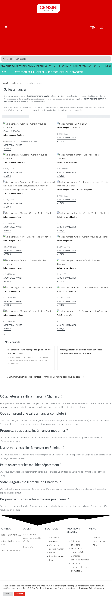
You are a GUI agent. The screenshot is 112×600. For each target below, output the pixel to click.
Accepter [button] (19, 594)
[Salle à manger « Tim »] (27, 237)
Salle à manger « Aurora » (13, 194)
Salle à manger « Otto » (12, 292)
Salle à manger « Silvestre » (14, 162)
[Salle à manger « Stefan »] (28, 311)
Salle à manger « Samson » (67, 268)
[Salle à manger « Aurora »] (29, 186)
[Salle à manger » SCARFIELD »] (72, 124)
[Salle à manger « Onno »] (82, 237)
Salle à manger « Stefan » (13, 315)
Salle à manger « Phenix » (67, 217)
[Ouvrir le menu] (6, 27)
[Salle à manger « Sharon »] (83, 157)
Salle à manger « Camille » (13, 135)
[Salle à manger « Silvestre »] (29, 157)
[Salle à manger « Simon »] (28, 213)
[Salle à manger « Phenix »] (83, 213)
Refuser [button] (8, 594)
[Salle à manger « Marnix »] (29, 262)
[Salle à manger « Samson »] (83, 262)
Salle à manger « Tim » (12, 241)
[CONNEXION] (101, 27)
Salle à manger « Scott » (66, 315)
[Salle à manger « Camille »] (29, 126)
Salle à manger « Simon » (13, 217)
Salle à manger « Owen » (66, 292)
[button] (12, 145)
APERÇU (7, 149)
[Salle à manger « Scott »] (82, 311)
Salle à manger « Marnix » (13, 268)
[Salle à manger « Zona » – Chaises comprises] (83, 184)
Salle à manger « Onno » (66, 241)
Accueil (5, 83)
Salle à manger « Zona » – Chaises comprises (74, 190)
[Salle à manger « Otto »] (28, 288)
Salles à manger (18, 83)
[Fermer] (109, 59)
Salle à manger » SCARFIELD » (69, 128)
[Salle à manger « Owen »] (82, 288)
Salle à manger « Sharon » (67, 162)
